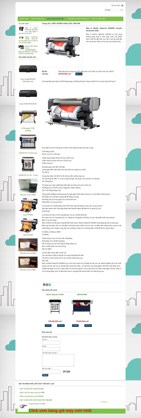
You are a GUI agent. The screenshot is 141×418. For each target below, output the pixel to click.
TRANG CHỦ (24, 19)
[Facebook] (44, 285)
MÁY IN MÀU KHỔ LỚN (55, 19)
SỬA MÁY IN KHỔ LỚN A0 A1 (78, 19)
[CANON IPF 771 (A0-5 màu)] (28, 150)
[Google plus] (47, 285)
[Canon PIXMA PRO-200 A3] (28, 101)
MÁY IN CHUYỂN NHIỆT (28, 23)
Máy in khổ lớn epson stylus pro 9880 (31, 392)
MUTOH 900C (82, 294)
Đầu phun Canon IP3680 (28, 253)
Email (44, 346)
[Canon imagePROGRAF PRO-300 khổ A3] (28, 77)
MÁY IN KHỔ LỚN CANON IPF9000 (31, 389)
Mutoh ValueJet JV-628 (55, 294)
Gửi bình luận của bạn (49, 353)
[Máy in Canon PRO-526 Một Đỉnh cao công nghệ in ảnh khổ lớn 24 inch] (21, 29)
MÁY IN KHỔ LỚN (37, 19)
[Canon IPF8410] (28, 232)
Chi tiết (48, 325)
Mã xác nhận (46, 368)
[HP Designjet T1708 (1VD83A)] (28, 126)
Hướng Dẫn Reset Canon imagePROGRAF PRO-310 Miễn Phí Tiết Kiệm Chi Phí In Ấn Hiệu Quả (28, 49)
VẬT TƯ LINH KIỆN (98, 19)
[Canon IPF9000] (28, 212)
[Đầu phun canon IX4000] (28, 192)
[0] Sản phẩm (115, 5)
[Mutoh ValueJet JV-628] (55, 307)
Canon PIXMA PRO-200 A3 (28, 104)
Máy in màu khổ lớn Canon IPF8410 (31, 396)
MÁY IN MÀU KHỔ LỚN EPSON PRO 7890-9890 (35, 400)
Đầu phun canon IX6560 (28, 270)
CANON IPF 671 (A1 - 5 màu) (28, 175)
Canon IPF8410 (28, 235)
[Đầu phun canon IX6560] (28, 267)
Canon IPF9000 (28, 215)
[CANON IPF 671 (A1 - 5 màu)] (28, 173)
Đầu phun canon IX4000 (28, 195)
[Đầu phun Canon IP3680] (28, 251)
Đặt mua (79, 74)
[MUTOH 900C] (82, 307)
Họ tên (44, 339)
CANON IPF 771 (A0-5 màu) (28, 153)
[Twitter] (50, 285)
